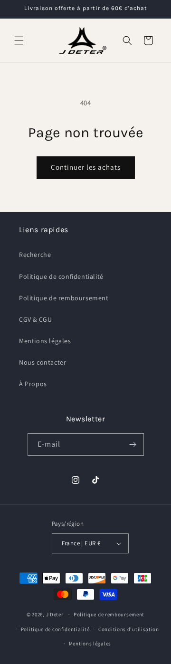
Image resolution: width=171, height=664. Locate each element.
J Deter (55, 614)
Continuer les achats (86, 167)
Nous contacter (42, 362)
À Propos (33, 383)
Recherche (35, 254)
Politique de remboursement (64, 298)
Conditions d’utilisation (128, 629)
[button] (19, 40)
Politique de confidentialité (61, 276)
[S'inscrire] (133, 444)
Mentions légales (45, 341)
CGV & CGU (35, 319)
